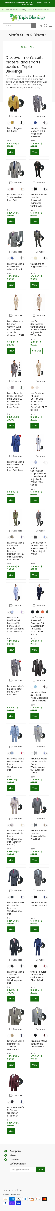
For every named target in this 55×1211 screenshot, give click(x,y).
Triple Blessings (9, 1190)
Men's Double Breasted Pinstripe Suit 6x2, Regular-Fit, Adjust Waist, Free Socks (37, 626)
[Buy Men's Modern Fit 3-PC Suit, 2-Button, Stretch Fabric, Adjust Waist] (39, 517)
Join (41, 1169)
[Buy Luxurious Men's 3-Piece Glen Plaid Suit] (16, 169)
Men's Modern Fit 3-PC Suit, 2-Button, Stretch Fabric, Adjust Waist (38, 548)
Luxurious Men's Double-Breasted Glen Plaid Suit (38, 835)
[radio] (12, 123)
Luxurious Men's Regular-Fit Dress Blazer (38, 1043)
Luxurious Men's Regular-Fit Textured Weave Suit (15, 1045)
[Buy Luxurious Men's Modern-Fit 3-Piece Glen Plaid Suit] (39, 103)
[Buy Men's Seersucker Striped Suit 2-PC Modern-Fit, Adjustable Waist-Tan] (39, 302)
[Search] (33, 25)
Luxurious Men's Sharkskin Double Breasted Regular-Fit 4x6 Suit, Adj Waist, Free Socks (15, 551)
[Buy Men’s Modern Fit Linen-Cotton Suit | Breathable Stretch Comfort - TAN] (16, 302)
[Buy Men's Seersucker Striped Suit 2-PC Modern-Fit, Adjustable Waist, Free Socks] (39, 443)
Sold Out (36, 350)
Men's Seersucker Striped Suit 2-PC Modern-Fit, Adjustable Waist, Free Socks (38, 476)
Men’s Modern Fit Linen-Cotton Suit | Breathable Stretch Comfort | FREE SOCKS (38, 402)
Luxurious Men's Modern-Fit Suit (39, 904)
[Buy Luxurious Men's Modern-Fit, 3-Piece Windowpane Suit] (16, 733)
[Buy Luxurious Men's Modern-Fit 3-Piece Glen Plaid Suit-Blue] (16, 443)
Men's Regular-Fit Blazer (15, 130)
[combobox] (17, 25)
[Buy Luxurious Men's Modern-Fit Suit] (39, 877)
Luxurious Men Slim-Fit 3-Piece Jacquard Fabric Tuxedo (39, 696)
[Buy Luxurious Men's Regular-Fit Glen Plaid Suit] (16, 238)
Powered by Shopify (11, 1194)
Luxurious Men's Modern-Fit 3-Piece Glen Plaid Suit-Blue (15, 466)
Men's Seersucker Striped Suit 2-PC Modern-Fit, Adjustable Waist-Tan (38, 328)
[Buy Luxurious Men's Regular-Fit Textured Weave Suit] (16, 1016)
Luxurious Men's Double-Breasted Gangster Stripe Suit (38, 200)
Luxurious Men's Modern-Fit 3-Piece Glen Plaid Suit (38, 132)
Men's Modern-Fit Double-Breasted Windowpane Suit (15, 908)
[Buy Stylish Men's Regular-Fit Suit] (39, 238)
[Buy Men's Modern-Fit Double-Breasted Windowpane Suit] (16, 877)
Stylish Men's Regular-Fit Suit (38, 265)
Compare (17, 116)
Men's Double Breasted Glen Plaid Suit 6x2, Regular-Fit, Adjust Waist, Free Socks (15, 400)
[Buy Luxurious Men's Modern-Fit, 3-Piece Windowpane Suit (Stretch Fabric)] (39, 733)
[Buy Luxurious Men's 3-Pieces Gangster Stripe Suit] (16, 1082)
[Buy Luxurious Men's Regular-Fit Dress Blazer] (39, 1016)
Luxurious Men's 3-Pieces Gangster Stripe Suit (15, 1111)
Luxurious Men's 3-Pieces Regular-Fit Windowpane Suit (15, 977)
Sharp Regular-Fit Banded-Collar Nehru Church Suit (38, 976)
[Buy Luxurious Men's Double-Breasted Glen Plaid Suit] (39, 805)
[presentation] (23, 123)
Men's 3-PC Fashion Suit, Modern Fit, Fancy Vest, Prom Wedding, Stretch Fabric (15, 624)
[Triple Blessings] (27, 17)
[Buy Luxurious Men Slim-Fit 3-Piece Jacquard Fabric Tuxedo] (39, 667)
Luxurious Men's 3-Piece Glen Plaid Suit (15, 197)
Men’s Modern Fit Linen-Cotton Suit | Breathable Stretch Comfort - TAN (15, 328)
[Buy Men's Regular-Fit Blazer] (16, 103)
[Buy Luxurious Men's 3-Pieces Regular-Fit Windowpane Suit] (16, 946)
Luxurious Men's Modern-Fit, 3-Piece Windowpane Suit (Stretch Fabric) (38, 765)
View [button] (11, 152)
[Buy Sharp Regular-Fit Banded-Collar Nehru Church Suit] (39, 946)
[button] (40, 25)
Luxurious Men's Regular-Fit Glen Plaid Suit (15, 266)
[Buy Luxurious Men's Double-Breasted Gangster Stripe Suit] (39, 169)
